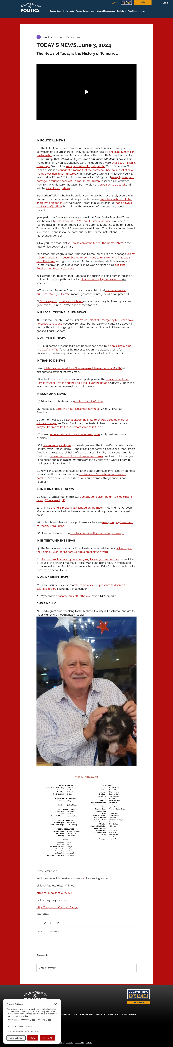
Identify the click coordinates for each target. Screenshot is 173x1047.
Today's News (43, 914)
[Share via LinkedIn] (51, 923)
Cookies (69, 1042)
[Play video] (86, 92)
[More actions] (135, 37)
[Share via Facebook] (37, 923)
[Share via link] (57, 923)
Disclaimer (79, 1042)
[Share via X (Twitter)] (44, 923)
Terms (89, 1042)
